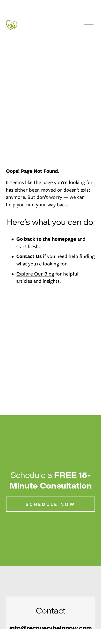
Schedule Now (50, 504)
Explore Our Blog (35, 273)
